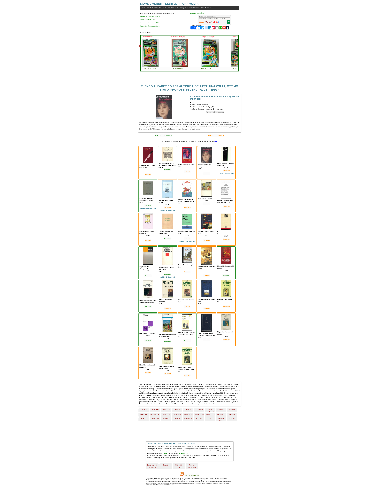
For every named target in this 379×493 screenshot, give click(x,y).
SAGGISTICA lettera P (163, 135)
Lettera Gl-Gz (154, 414)
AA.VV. (210, 418)
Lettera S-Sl (155, 418)
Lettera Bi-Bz (166, 410)
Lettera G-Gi (144, 414)
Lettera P (232, 414)
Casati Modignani (210, 410)
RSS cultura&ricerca (191, 475)
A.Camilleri (199, 410)
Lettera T (177, 418)
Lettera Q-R (144, 418)
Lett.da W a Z (199, 418)
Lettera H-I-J (166, 414)
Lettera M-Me (199, 414)
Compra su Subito (148, 68)
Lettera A (144, 410)
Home (143, 8)
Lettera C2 (188, 410)
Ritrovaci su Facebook (197, 13)
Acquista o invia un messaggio (215, 112)
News (207, 8)
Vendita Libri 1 (157, 8)
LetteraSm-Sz (166, 418)
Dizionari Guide (221, 419)
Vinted (165, 453)
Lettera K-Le (177, 414)
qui (215, 141)
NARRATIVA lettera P (216, 135)
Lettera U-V (188, 418)
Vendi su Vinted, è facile (148, 19)
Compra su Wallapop (148, 36)
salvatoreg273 (183, 453)
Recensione (148, 174)
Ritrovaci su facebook (192, 466)
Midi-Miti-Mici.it (178, 466)
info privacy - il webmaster (152, 466)
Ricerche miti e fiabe (196, 8)
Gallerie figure (182, 8)
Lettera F (232, 410)
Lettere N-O (221, 414)
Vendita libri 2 (170, 8)
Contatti (148, 8)
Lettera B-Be (155, 410)
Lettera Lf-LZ (188, 414)
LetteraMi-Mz (210, 414)
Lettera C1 (177, 410)
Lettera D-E (221, 410)
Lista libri (232, 418)
